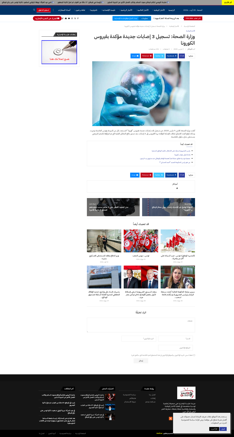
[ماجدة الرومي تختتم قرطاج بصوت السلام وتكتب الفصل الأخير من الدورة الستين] (110, 397)
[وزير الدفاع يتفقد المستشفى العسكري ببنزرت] (104, 240)
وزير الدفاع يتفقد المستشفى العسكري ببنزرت (104, 257)
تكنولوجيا (93, 10)
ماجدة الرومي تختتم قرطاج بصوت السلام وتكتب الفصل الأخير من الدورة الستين (168, 2)
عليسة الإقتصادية (108, 10)
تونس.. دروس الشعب (141, 255)
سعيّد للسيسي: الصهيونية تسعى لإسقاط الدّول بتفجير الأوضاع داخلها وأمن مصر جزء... (141, 294)
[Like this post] (181, 56)
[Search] (34, 10)
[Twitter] (75, 18)
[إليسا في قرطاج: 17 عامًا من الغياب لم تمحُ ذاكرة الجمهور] (110, 407)
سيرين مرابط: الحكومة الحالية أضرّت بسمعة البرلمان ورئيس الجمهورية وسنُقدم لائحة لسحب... (178, 294)
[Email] (66, 18)
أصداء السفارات (64, 10)
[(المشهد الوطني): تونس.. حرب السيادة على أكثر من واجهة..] (178, 240)
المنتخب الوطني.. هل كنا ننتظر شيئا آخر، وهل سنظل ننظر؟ (156, 18)
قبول (223, 429)
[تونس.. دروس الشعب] (141, 240)
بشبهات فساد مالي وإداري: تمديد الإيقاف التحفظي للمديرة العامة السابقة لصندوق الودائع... (104, 294)
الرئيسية (171, 10)
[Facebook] (77, 18)
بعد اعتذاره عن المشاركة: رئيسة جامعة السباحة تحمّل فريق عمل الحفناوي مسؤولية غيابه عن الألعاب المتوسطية (57, 420)
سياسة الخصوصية (129, 395)
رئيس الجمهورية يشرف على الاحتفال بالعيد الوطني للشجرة (171, 151)
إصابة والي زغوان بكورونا (182, 154)
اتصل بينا (152, 395)
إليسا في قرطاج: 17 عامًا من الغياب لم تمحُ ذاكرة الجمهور (110, 2)
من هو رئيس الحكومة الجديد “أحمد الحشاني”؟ (174, 162)
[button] (181, 18)
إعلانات (153, 398)
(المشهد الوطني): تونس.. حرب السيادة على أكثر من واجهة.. (178, 257)
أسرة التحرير (52, 433)
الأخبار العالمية (143, 10)
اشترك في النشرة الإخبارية (46, 18)
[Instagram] (72, 18)
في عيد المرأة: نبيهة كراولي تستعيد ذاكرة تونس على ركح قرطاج (57, 2)
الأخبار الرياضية (126, 10)
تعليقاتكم (133, 398)
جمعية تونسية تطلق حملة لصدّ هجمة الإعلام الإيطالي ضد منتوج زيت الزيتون (165, 158)
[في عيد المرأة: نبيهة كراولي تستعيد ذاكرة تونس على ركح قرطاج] (110, 417)
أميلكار (190, 49)
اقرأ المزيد (214, 429)
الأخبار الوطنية (159, 10)
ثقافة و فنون (80, 10)
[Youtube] (69, 18)
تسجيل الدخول (43, 10)
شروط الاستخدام (130, 402)
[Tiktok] (63, 18)
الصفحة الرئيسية (189, 26)
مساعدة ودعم (150, 402)
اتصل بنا (41, 433)
